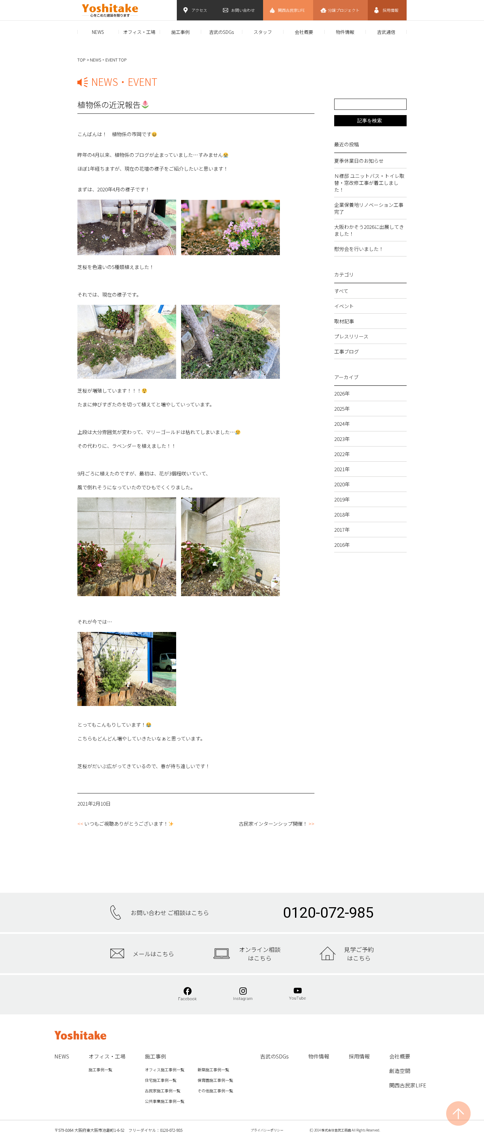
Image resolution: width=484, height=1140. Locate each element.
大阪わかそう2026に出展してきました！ (369, 230)
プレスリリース (351, 336)
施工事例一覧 (100, 1069)
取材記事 (344, 321)
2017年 (342, 529)
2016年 (342, 544)
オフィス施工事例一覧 (164, 1069)
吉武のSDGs (221, 32)
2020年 (342, 484)
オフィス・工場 (139, 32)
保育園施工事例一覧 (215, 1080)
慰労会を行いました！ (359, 248)
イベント (344, 306)
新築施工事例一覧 (213, 1069)
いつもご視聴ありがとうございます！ (126, 823)
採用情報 (390, 10)
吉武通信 (386, 32)
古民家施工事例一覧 (162, 1090)
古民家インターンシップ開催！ (273, 823)
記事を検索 (369, 120)
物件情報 (345, 32)
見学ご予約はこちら (359, 953)
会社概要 (304, 32)
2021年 (342, 469)
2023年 (342, 438)
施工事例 (180, 32)
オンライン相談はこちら (260, 953)
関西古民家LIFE (291, 10)
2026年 (342, 393)
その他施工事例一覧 (215, 1090)
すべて (341, 290)
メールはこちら (153, 953)
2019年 (342, 499)
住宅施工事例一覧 (160, 1080)
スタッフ (263, 32)
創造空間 (399, 1071)
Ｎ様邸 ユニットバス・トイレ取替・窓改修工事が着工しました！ (369, 182)
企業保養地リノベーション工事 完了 (370, 208)
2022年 (342, 453)
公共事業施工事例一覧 (164, 1101)
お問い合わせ (243, 10)
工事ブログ (346, 351)
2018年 (342, 514)
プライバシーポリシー (267, 1130)
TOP (81, 60)
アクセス (199, 10)
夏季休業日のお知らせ (359, 160)
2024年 (342, 423)
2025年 (342, 408)
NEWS (98, 32)
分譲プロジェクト (344, 10)
